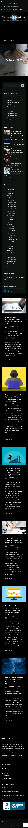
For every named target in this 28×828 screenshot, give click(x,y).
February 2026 (11, 202)
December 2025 (11, 206)
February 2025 (11, 228)
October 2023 (11, 264)
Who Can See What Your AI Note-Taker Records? (17, 153)
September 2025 (12, 213)
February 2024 (11, 255)
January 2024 (11, 257)
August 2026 (10, 189)
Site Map (6, 775)
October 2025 (11, 211)
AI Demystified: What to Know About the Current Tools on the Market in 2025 (14, 681)
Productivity (11, 118)
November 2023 (11, 261)
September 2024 (12, 239)
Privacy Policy (8, 778)
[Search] (22, 85)
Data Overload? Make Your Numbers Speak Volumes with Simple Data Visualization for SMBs (13, 610)
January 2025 (11, 231)
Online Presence (12, 115)
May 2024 (10, 248)
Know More (8, 360)
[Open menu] (2, 35)
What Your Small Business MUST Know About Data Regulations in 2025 (13, 320)
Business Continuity (13, 102)
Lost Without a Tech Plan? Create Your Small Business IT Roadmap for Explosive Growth (13, 472)
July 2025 (9, 217)
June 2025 (10, 220)
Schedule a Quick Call (8, 40)
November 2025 (11, 209)
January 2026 (11, 204)
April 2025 (10, 224)
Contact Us (7, 773)
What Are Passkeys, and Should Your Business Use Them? (17, 134)
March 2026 (10, 200)
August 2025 (10, 215)
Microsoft (10, 111)
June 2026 (10, 193)
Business (9, 100)
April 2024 (10, 250)
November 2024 (11, 235)
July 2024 (9, 244)
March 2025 (10, 226)
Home (5, 768)
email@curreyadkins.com (13, 6)
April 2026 (10, 198)
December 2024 (11, 233)
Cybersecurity (11, 107)
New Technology (12, 113)
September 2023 (12, 266)
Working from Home (13, 120)
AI (8, 98)
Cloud (9, 104)
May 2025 (10, 222)
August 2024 (10, 242)
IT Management (12, 109)
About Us (6, 771)
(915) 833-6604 (13, 3)
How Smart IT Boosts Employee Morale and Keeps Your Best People (13, 540)
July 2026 (9, 191)
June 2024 (10, 246)
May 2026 (10, 195)
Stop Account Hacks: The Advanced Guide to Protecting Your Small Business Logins (14, 398)
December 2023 (11, 259)
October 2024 (11, 237)
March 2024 (10, 253)
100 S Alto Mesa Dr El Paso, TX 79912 (13, 9)
